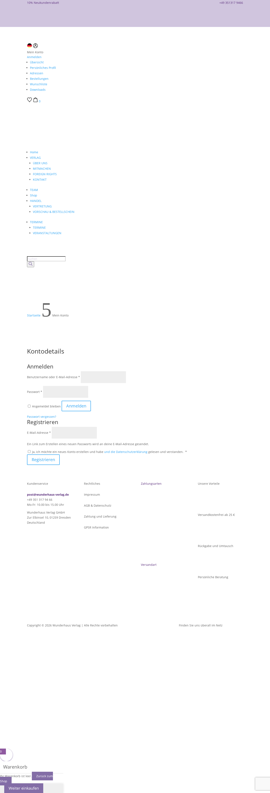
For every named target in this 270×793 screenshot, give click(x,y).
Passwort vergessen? (41, 417)
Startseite (33, 315)
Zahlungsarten (151, 484)
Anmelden (34, 57)
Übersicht (37, 62)
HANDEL (36, 201)
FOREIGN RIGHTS (45, 174)
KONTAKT (40, 180)
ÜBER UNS (40, 163)
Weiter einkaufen (24, 788)
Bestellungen (39, 79)
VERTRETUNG (42, 206)
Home (34, 152)
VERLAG (35, 158)
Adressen (36, 73)
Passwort (34, 392)
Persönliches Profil (43, 68)
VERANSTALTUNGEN (47, 233)
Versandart (149, 565)
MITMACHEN (42, 169)
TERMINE (36, 222)
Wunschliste (38, 84)
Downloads (38, 90)
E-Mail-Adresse (39, 433)
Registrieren (43, 459)
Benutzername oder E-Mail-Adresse (53, 377)
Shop (33, 195)
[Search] (30, 264)
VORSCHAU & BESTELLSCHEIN (53, 212)
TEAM (34, 190)
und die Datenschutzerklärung (126, 452)
